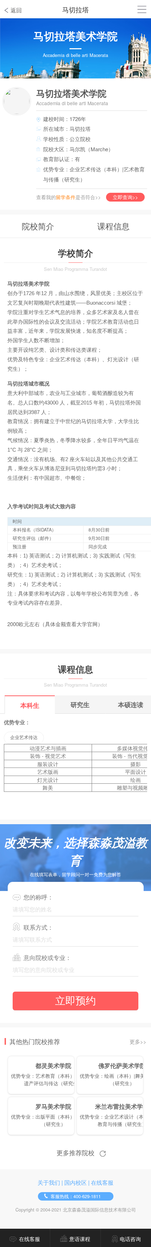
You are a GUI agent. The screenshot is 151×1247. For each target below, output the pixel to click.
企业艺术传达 (24, 737)
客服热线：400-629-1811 (76, 1196)
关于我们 (49, 1182)
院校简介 (38, 226)
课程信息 (113, 226)
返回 (16, 10)
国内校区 (75, 1182)
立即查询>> (125, 197)
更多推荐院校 (75, 1152)
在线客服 (102, 1182)
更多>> (138, 1041)
